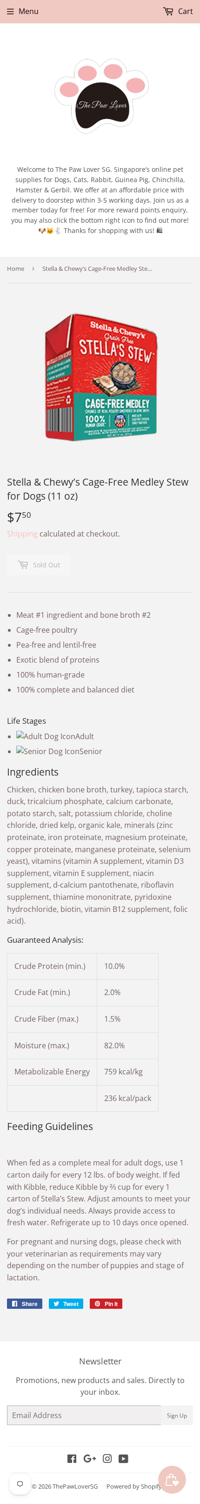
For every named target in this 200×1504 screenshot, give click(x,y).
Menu (29, 11)
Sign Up (177, 1415)
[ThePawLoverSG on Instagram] (107, 1460)
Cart (184, 11)
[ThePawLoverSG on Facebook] (72, 1460)
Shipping (22, 534)
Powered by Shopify (134, 1486)
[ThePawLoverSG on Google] (89, 1460)
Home (15, 268)
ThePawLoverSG (75, 1486)
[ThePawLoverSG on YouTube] (123, 1460)
